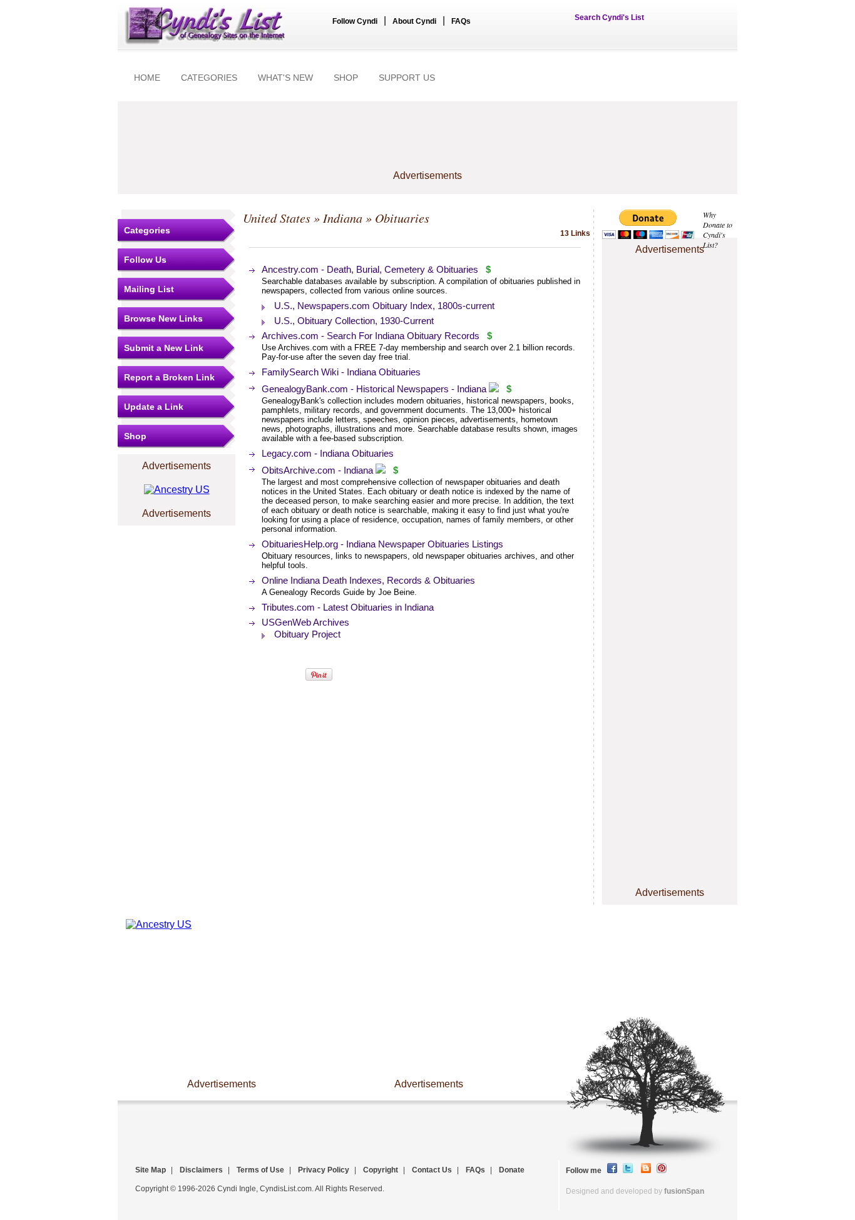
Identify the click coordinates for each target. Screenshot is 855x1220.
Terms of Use (260, 1170)
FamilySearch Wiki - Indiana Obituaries (341, 372)
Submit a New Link (163, 348)
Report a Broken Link (169, 377)
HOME (147, 78)
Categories (147, 230)
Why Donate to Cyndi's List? (717, 230)
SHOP (346, 78)
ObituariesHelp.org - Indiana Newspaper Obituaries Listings (382, 544)
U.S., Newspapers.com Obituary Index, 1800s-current (384, 305)
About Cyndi (414, 21)
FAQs (461, 21)
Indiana (342, 218)
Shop (135, 436)
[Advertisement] (427, 142)
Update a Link (153, 407)
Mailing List (149, 289)
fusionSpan (684, 1191)
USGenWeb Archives (305, 622)
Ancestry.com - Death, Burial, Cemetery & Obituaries (370, 269)
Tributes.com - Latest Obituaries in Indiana (348, 607)
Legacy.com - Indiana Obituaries (328, 453)
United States (276, 218)
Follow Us (145, 260)
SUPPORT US (407, 78)
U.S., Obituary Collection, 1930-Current (354, 320)
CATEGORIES (209, 78)
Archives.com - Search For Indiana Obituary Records (372, 335)
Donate (512, 1170)
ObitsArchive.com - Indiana (317, 470)
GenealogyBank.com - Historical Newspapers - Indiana (374, 389)
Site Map (150, 1170)
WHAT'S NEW (285, 78)
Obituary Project (307, 634)
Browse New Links (163, 318)
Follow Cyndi (354, 21)
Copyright (380, 1170)
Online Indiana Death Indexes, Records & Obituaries (368, 580)
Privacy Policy (323, 1170)
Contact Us (432, 1170)
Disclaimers (201, 1170)
